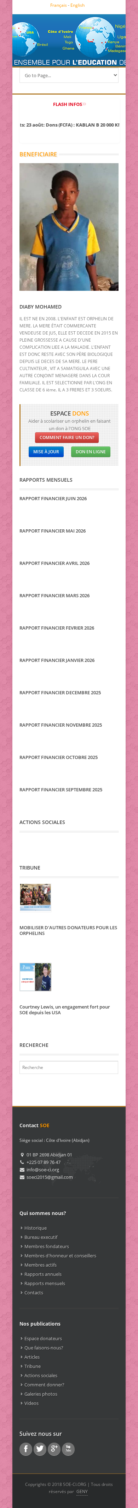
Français (58, 5)
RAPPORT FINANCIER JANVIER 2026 (56, 660)
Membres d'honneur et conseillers (60, 1255)
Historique (35, 1228)
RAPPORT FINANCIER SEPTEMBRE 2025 (60, 789)
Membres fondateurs (46, 1246)
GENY (82, 1491)
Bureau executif (40, 1237)
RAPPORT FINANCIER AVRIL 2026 (54, 563)
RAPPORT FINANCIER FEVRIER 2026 (56, 628)
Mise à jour (46, 452)
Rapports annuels (43, 1274)
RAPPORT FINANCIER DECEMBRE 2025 (60, 692)
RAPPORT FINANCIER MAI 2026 (52, 531)
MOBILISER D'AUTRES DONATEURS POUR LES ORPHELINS (68, 930)
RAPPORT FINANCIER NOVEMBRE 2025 (60, 725)
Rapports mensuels (44, 1283)
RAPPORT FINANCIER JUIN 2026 (53, 498)
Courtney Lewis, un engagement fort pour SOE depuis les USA (64, 1010)
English (77, 5)
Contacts (33, 1292)
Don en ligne (91, 452)
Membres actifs (40, 1265)
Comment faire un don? (67, 437)
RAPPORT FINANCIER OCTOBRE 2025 (58, 757)
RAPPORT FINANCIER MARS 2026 (54, 595)
